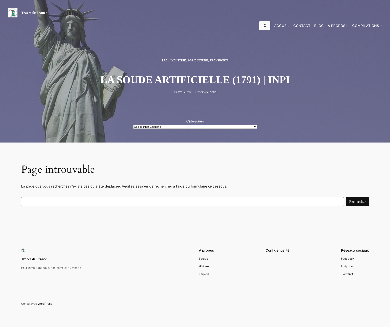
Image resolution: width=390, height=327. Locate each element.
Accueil (281, 26)
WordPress (45, 303)
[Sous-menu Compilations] (381, 26)
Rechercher (357, 202)
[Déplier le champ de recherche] (264, 25)
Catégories (195, 121)
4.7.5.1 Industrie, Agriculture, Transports (195, 60)
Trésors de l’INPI (206, 92)
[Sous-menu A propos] (347, 26)
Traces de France (34, 13)
